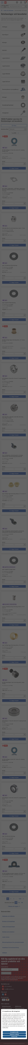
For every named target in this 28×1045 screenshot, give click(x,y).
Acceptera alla (14, 1032)
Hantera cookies (14, 1034)
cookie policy (5, 1027)
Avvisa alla (14, 1036)
